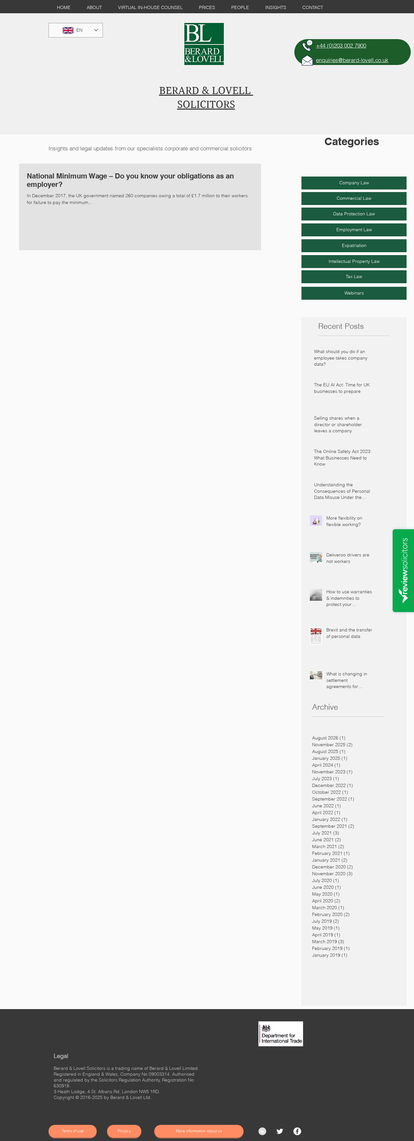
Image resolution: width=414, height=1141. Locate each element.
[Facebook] (297, 1131)
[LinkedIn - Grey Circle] (262, 1131)
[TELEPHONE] (307, 45)
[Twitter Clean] (280, 1131)
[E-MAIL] (307, 60)
